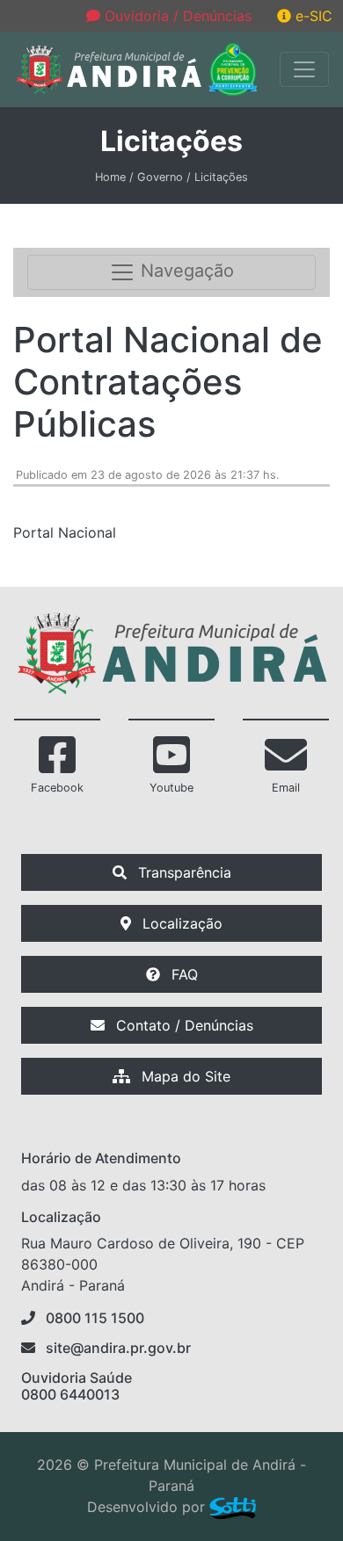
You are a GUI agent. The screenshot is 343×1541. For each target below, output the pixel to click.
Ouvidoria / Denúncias (176, 16)
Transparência (182, 872)
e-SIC (311, 16)
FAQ (182, 974)
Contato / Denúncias (182, 1025)
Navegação (184, 271)
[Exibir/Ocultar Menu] (304, 69)
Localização (180, 923)
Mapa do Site (183, 1076)
